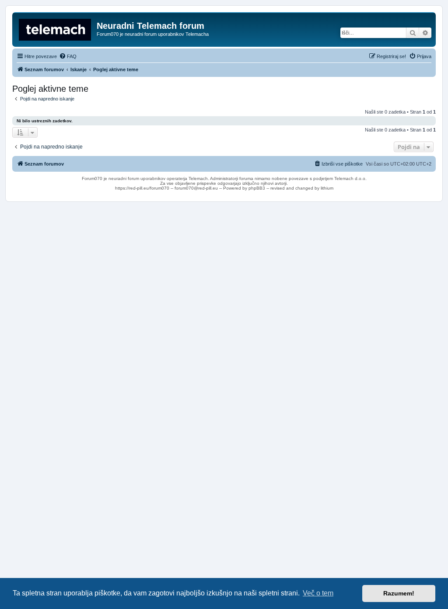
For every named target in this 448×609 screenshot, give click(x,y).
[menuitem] (68, 56)
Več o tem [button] (318, 593)
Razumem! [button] (398, 593)
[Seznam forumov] (55, 28)
